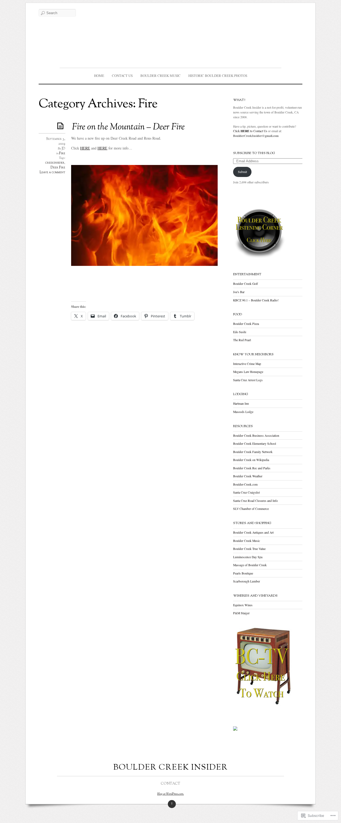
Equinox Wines (243, 605)
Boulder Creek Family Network (253, 452)
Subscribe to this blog (254, 153)
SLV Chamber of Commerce (251, 509)
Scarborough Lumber (246, 581)
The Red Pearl (242, 340)
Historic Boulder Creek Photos (217, 75)
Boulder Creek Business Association (256, 436)
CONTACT (170, 783)
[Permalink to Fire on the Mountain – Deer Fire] (61, 125)
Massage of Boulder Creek (250, 565)
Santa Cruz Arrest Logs (248, 380)
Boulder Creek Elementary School (254, 444)
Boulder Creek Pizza (246, 324)
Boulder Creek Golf (245, 284)
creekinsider (54, 162)
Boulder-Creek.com (245, 484)
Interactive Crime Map (247, 364)
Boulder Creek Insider (170, 767)
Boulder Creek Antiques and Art (253, 532)
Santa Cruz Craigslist (246, 492)
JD (63, 148)
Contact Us (122, 75)
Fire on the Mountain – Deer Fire (128, 127)
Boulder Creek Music (160, 75)
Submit (242, 172)
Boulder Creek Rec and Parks (251, 468)
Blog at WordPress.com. (170, 794)
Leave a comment (52, 172)
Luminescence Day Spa (247, 557)
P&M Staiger (241, 613)
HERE (85, 148)
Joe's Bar (239, 292)
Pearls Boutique (243, 573)
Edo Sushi (239, 332)
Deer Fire (58, 167)
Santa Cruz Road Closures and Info (255, 501)
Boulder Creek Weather (247, 476)
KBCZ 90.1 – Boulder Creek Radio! (256, 300)
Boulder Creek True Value (249, 549)
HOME (99, 75)
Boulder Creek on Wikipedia (251, 460)
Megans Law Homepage (248, 372)
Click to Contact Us (250, 131)
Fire (62, 153)
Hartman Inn (241, 403)
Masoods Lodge (243, 412)
